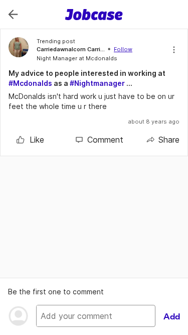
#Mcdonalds (30, 83)
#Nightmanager (97, 83)
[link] (30, 140)
